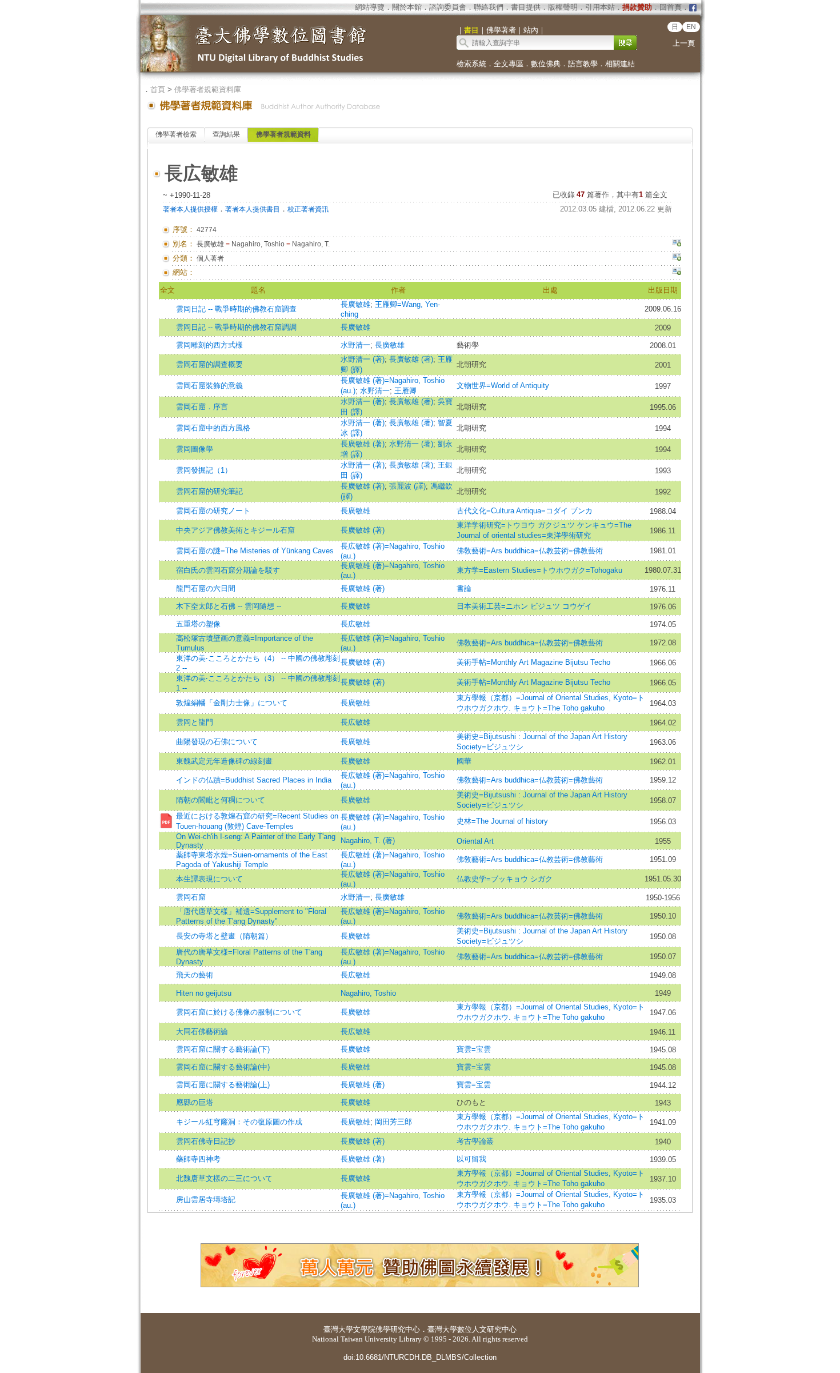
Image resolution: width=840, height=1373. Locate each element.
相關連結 (620, 63)
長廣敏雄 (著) (411, 359)
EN (691, 27)
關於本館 (407, 7)
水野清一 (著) (363, 359)
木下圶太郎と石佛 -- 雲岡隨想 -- (228, 606)
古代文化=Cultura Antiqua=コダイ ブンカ (525, 510)
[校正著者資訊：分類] (676, 258)
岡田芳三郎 (393, 1121)
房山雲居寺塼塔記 (205, 1199)
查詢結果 (226, 134)
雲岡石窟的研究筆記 (209, 491)
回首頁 (670, 7)
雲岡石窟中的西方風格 (213, 428)
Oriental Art (475, 841)
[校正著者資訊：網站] (676, 273)
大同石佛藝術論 (202, 1031)
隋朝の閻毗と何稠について (220, 800)
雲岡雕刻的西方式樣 (209, 345)
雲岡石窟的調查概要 (209, 364)
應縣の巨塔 (194, 1102)
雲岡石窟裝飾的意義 (209, 385)
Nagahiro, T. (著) (368, 840)
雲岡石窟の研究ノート (213, 510)
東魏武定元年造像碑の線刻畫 (224, 761)
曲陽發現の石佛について (217, 741)
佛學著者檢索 (176, 134)
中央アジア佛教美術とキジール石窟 (235, 530)
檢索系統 (471, 63)
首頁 (157, 89)
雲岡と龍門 (194, 722)
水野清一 (355, 345)
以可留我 (471, 1159)
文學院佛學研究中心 (386, 1329)
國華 (464, 761)
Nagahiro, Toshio (368, 993)
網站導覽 (370, 7)
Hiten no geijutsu (203, 993)
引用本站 (600, 7)
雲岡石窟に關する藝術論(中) (223, 1067)
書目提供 (526, 7)
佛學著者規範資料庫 (207, 89)
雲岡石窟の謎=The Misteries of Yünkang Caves (255, 550)
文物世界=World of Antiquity (503, 385)
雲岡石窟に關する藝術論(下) (223, 1049)
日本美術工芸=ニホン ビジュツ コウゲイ (524, 606)
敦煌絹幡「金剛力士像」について (231, 703)
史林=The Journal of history (502, 821)
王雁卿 (405, 390)
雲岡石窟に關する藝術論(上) (223, 1084)
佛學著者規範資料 (283, 134)
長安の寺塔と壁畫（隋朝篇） (224, 936)
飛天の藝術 (194, 975)
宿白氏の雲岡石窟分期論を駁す (228, 570)
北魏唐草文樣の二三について (224, 1178)
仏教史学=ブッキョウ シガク (505, 879)
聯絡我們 (488, 7)
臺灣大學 (338, 1329)
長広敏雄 (355, 624)
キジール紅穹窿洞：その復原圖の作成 (239, 1121)
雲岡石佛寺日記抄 (205, 1141)
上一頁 (684, 43)
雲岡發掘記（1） (204, 470)
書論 (464, 588)
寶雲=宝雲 (474, 1049)
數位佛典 (546, 63)
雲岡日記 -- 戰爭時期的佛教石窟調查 (236, 309)
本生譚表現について (209, 879)
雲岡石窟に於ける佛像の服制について (239, 1012)
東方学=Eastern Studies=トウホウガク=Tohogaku (539, 570)
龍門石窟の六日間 (205, 588)
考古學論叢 (475, 1141)
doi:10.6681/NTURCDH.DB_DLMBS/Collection (420, 1357)
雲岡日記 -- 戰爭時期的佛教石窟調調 (236, 327)
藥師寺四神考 (198, 1159)
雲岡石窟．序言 (202, 406)
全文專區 (508, 63)
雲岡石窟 (191, 897)
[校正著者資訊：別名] (676, 244)
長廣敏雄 (355, 304)
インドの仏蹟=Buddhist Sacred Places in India (253, 780)
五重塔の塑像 (198, 624)
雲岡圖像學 (194, 449)
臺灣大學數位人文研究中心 (472, 1329)
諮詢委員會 (447, 7)
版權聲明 (563, 7)
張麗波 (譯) (407, 486)
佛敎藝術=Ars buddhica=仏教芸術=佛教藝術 (530, 550)
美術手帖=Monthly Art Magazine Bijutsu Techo (533, 662)
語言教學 (583, 63)
